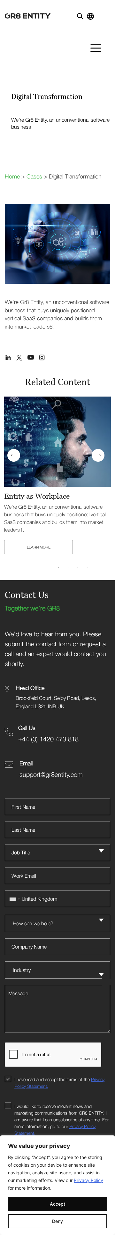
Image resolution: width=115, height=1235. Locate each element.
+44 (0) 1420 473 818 (48, 739)
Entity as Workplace (37, 496)
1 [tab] (58, 567)
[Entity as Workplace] (57, 442)
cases (34, 176)
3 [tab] (77, 567)
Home (12, 176)
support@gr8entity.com (51, 774)
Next (98, 455)
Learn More (38, 547)
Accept (57, 1204)
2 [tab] (68, 567)
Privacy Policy (88, 1180)
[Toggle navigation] (104, 14)
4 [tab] (87, 567)
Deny (57, 1221)
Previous (13, 455)
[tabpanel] (57, 477)
